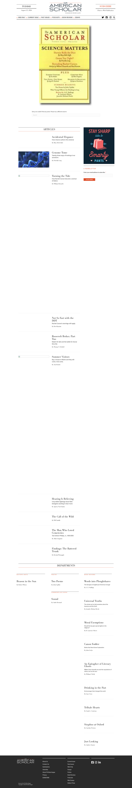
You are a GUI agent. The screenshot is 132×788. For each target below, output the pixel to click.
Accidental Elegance (62, 137)
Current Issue (33, 17)
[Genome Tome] (33, 159)
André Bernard (57, 602)
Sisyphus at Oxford (94, 724)
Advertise (45, 769)
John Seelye (89, 650)
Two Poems (57, 581)
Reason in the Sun (26, 581)
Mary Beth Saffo (58, 143)
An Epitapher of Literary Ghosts (97, 665)
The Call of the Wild (63, 516)
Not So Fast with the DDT (63, 319)
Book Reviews (67, 17)
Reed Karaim (57, 326)
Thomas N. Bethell (59, 347)
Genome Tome (59, 152)
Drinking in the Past (95, 687)
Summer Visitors (61, 356)
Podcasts (56, 17)
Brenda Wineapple (59, 555)
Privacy (45, 775)
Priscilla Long (58, 160)
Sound (54, 599)
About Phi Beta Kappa (49, 772)
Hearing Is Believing (63, 498)
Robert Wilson (22, 585)
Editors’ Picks (71, 783)
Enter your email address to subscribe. (95, 172)
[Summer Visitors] (33, 423)
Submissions (46, 767)
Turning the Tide (61, 176)
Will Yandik (57, 520)
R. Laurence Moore (91, 630)
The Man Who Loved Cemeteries (63, 531)
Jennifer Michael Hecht (92, 609)
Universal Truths (93, 600)
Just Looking (91, 741)
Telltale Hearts (92, 707)
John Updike (56, 585)
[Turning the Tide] (33, 242)
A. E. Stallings (90, 587)
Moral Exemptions (93, 622)
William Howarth (58, 184)
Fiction (69, 772)
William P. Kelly (90, 674)
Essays (77, 17)
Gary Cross (89, 694)
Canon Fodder (91, 644)
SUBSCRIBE (46, 777)
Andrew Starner (90, 745)
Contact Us (46, 764)
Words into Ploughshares (97, 581)
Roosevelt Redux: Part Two (63, 338)
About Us (45, 761)
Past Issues (45, 17)
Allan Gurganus (58, 538)
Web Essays (71, 780)
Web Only (21, 17)
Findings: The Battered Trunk (64, 550)
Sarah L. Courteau (91, 711)
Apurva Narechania (59, 506)
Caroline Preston (91, 728)
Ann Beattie (57, 364)
